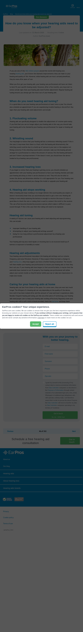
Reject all (49, 324)
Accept (35, 324)
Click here (41, 318)
